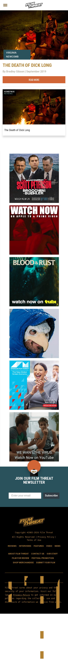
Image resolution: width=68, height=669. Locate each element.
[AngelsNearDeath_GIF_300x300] (34, 207)
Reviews (8, 94)
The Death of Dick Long (17, 130)
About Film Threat (18, 553)
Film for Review (20, 558)
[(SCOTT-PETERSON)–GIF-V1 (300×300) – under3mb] (34, 155)
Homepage (9, 92)
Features (39, 546)
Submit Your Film (45, 562)
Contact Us (37, 553)
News (57, 546)
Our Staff (52, 553)
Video (49, 546)
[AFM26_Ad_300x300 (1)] (34, 362)
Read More (34, 79)
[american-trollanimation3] (34, 310)
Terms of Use (34, 540)
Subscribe (51, 495)
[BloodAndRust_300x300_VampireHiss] (34, 258)
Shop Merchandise (23, 562)
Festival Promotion (43, 558)
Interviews (25, 546)
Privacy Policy (46, 537)
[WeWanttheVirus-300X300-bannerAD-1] (34, 414)
